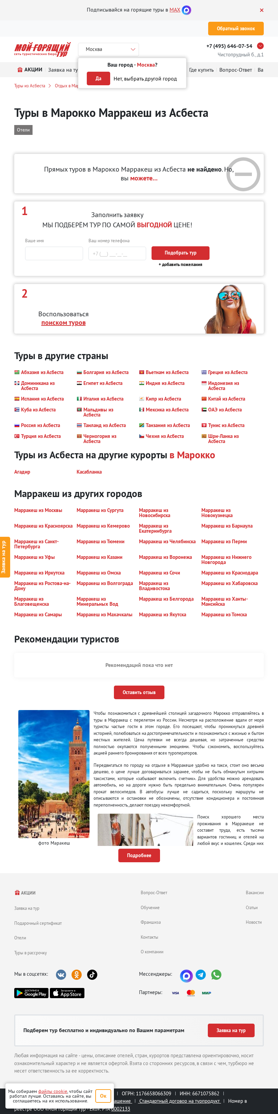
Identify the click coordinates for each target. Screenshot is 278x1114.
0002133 (120, 1109)
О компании (152, 951)
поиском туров (63, 322)
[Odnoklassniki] (77, 975)
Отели (20, 937)
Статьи (252, 907)
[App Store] (67, 993)
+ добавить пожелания (180, 264)
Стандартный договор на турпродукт (179, 1101)
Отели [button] (23, 130)
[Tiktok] (92, 975)
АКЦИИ (28, 893)
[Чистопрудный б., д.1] (262, 46)
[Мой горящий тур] (42, 49)
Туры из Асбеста (29, 85)
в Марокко (192, 454)
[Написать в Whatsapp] (216, 975)
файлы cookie (52, 1091)
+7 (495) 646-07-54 (229, 46)
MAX (175, 9)
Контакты (149, 937)
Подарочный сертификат (38, 923)
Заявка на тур (26, 908)
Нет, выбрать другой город (145, 78)
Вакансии (255, 892)
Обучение (150, 907)
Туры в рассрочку (30, 952)
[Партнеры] (193, 993)
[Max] (186, 9)
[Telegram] (201, 975)
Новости (254, 922)
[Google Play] (31, 993)
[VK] (61, 975)
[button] (38, 372)
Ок (103, 1095)
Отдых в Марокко (71, 85)
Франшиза (151, 922)
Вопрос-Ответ (154, 892)
